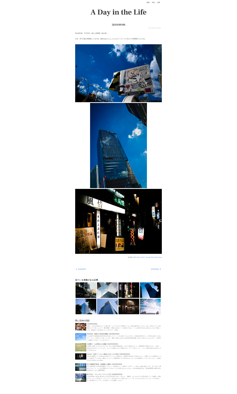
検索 (148, 2)
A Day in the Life (118, 12)
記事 (158, 2)
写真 (153, 2)
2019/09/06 (118, 24)
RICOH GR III (136, 257)
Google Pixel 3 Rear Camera (154, 257)
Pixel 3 (143, 257)
